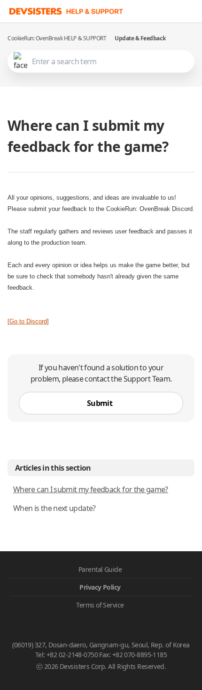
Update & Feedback (140, 38)
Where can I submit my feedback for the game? (90, 489)
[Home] (66, 11)
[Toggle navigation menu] (192, 11)
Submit (99, 403)
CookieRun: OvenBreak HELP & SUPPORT (57, 38)
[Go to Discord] (28, 321)
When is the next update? (54, 508)
